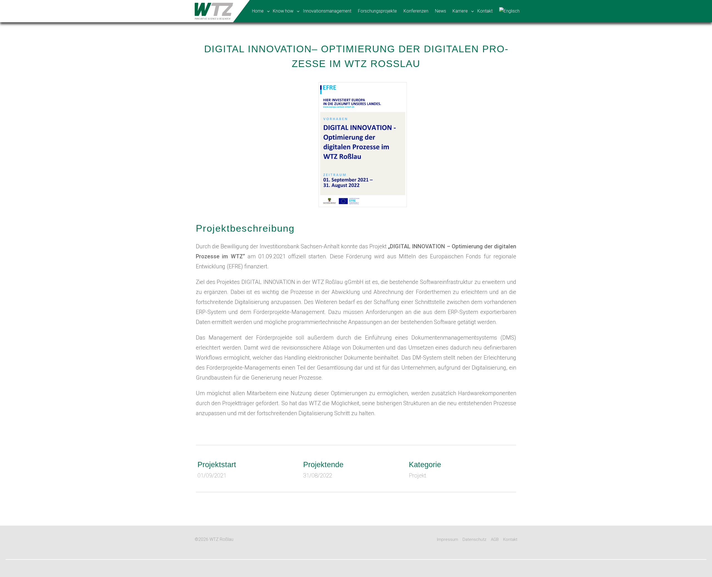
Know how (283, 11)
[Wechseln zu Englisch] (510, 11)
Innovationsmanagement (327, 11)
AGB (495, 539)
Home (258, 11)
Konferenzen (416, 11)
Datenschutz (474, 539)
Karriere (460, 11)
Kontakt (485, 11)
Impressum (447, 539)
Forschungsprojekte (377, 11)
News (440, 11)
